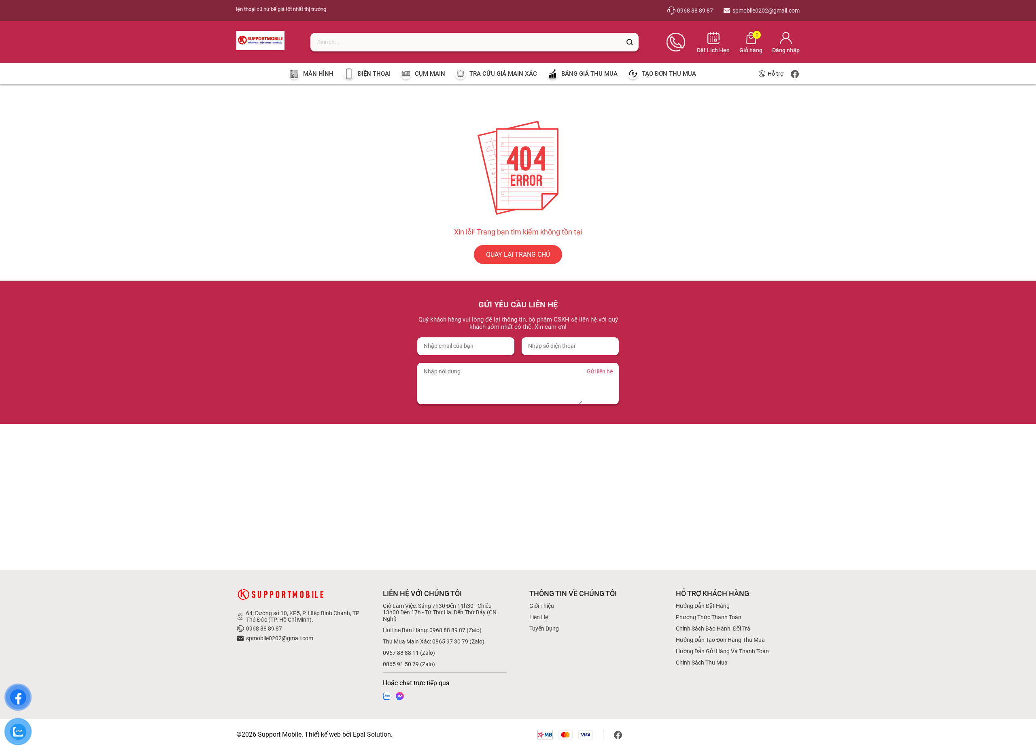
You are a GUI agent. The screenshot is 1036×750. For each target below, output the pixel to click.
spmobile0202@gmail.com (279, 638)
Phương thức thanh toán (708, 617)
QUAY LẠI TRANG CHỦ (518, 254)
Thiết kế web (323, 734)
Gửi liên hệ (600, 371)
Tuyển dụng (544, 628)
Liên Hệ (538, 617)
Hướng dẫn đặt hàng (703, 606)
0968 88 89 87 (264, 628)
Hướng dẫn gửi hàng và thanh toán (722, 651)
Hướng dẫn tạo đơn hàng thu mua (720, 640)
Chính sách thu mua (702, 662)
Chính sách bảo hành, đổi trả (713, 628)
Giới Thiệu (541, 606)
